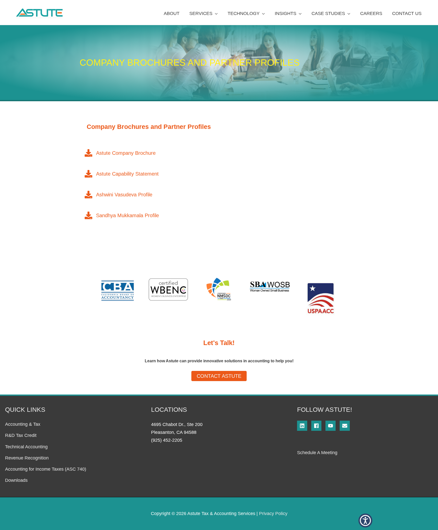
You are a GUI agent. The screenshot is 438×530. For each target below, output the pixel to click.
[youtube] (332, 426)
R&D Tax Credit (20, 435)
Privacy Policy (273, 513)
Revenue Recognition (27, 457)
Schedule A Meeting (317, 452)
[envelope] (345, 426)
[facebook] (318, 426)
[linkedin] (304, 426)
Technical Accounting (26, 446)
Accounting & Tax (22, 424)
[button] (365, 520)
